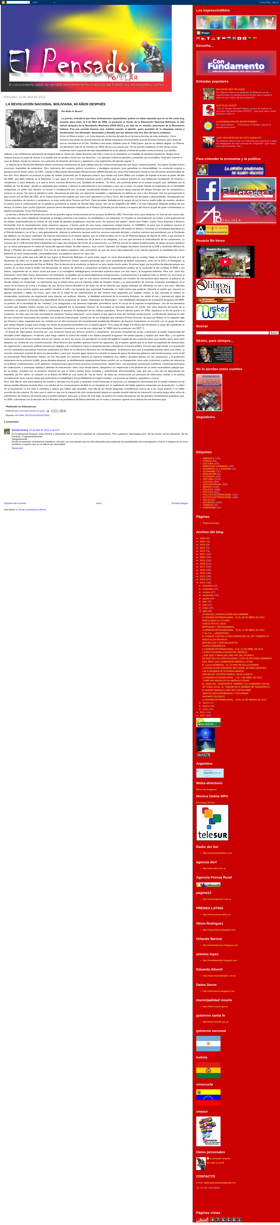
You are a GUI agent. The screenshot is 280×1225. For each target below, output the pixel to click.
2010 (203, 715)
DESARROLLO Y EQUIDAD (217, 468)
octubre (207, 592)
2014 (203, 576)
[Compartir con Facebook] (61, 410)
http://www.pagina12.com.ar (217, 899)
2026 (203, 538)
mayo (206, 608)
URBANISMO (209, 507)
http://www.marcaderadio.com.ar (219, 975)
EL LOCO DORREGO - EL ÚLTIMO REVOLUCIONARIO (230, 665)
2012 (203, 582)
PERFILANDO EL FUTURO (216, 620)
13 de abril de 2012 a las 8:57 (44, 430)
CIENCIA (207, 461)
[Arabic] (250, 39)
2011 (202, 712)
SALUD (206, 500)
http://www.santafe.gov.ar (215, 1021)
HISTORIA (19, 415)
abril (205, 611)
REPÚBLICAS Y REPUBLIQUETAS (220, 642)
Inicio (98, 503)
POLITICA (208, 489)
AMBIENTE (208, 458)
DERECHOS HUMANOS (215, 466)
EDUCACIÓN (209, 474)
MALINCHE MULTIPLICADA (230, 89)
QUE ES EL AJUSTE (226, 105)
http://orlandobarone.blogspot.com (220, 945)
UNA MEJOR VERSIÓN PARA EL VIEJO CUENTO (227, 674)
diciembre (208, 585)
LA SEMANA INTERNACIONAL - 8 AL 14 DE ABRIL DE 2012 (232, 649)
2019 (203, 560)
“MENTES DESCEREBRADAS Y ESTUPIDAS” (225, 693)
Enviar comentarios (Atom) (32, 509)
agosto (206, 598)
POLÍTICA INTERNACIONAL (37, 415)
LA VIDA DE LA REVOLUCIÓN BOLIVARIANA (225, 614)
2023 (203, 548)
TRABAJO (208, 505)
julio (205, 601)
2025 (203, 541)
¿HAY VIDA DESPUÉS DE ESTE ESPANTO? (239, 137)
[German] (214, 39)
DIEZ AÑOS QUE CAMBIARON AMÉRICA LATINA (227, 661)
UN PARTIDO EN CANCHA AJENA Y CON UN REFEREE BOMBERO (237, 658)
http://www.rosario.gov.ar (215, 1006)
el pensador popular (220, 1158)
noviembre (208, 589)
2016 (203, 570)
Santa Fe (207, 776)
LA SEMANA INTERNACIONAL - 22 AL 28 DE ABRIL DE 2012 (233, 617)
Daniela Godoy (20, 430)
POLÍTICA (208, 492)
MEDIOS (207, 487)
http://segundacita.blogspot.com (219, 929)
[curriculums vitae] (203, 39)
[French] (208, 39)
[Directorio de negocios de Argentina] (212, 319)
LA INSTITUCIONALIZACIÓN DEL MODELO (224, 652)
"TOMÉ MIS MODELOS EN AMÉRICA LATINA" (226, 680)
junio (205, 604)
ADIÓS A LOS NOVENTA (214, 639)
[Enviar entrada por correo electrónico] (47, 411)
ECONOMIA (209, 471)
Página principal (211, 523)
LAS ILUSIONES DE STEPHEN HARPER (223, 671)
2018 (203, 563)
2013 (203, 579)
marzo (206, 702)
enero (206, 709)
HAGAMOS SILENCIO (213, 696)
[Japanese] (240, 39)
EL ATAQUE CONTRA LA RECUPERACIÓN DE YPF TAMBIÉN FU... (236, 636)
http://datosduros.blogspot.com (218, 991)
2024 (203, 544)
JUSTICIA (208, 481)
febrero (207, 706)
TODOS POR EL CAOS (214, 623)
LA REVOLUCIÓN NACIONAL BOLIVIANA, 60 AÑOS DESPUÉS (234, 668)
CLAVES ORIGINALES (213, 646)
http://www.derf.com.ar (214, 868)
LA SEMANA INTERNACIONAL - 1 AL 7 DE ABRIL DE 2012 (232, 677)
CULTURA (208, 463)
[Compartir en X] (58, 410)
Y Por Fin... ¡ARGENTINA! (215, 633)
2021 (203, 554)
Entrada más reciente (15, 503)
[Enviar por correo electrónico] (52, 410)
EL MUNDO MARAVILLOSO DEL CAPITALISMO (226, 690)
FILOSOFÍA (209, 476)
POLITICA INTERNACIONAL (217, 494)
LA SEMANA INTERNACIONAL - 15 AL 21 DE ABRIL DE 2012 (233, 630)
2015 (203, 573)
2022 (203, 551)
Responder (17, 448)
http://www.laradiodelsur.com (217, 853)
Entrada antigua (179, 503)
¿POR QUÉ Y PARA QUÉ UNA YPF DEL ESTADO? (228, 655)
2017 (203, 566)
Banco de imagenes (206, 789)
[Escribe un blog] (55, 410)
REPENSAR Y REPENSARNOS (218, 627)
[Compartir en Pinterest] (64, 410)
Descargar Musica (205, 802)
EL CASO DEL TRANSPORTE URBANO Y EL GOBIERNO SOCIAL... (237, 684)
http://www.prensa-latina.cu (216, 914)
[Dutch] (224, 39)
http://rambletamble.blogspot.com (220, 960)
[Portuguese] (234, 39)
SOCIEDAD (208, 502)
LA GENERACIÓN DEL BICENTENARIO (236, 121)
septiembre (209, 595)
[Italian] (219, 39)
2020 (203, 557)
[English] (198, 39)
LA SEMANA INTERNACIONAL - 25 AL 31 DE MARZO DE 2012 (234, 699)
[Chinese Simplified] (255, 39)
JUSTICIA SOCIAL (212, 484)
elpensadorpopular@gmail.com (220, 1182)
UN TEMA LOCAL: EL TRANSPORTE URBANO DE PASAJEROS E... (237, 687)
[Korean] (245, 39)
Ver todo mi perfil (215, 1162)
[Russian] (229, 39)
